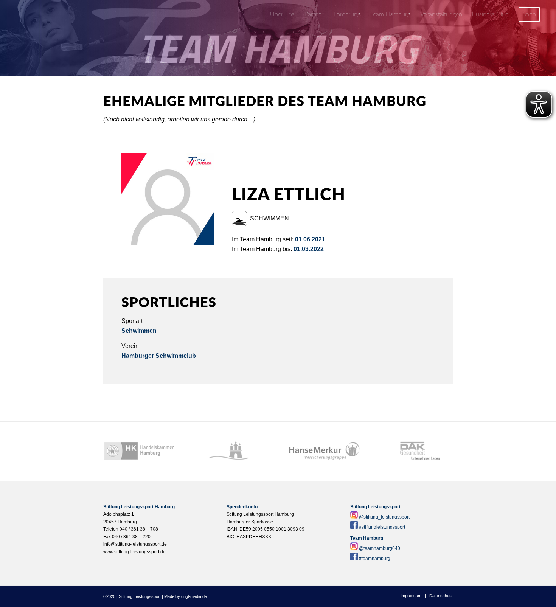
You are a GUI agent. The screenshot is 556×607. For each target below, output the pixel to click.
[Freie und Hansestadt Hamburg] (231, 451)
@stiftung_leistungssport (384, 517)
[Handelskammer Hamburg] (139, 451)
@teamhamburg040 (379, 548)
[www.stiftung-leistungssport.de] (55, 14)
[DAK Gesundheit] (417, 451)
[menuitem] (282, 14)
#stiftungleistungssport (382, 527)
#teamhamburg (374, 558)
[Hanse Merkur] (324, 451)
